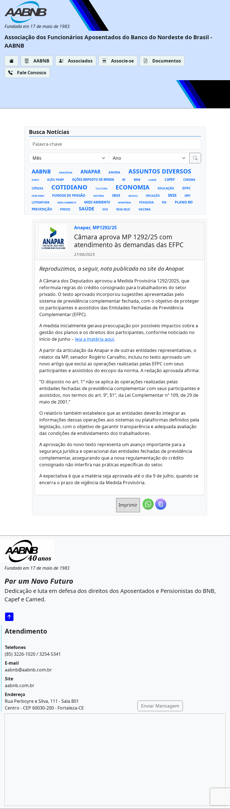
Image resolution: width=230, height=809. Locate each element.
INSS (172, 195)
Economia (133, 187)
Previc (65, 209)
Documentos (166, 61)
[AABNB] (37, 12)
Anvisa (114, 172)
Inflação (153, 196)
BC (124, 180)
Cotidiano (69, 187)
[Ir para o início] (11, 616)
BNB (137, 180)
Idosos (133, 195)
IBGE (116, 195)
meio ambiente (97, 202)
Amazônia (65, 172)
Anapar (90, 171)
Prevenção (42, 209)
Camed (152, 179)
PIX (164, 202)
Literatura (40, 202)
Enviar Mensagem (160, 706)
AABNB (41, 61)
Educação (166, 188)
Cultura (101, 188)
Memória (124, 202)
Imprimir (128, 505)
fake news (38, 195)
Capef (170, 179)
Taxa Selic (123, 209)
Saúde (86, 208)
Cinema (189, 180)
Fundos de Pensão (68, 195)
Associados (80, 61)
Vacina (145, 209)
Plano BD (184, 202)
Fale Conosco (31, 72)
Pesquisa (146, 202)
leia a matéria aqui (94, 339)
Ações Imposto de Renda (93, 179)
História (98, 195)
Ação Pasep (55, 180)
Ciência (37, 188)
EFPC (186, 188)
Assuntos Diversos (159, 171)
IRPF (187, 196)
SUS (105, 209)
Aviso (35, 179)
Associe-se (122, 61)
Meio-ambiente (67, 202)
